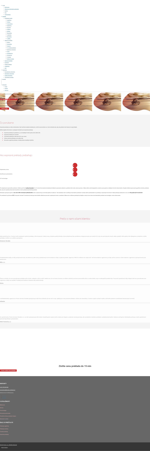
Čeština (8, 22)
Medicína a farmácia (11, 49)
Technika (9, 57)
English (6, 88)
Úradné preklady (8, 64)
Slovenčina (9, 36)
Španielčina (9, 33)
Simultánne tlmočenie (9, 73)
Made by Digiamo (4, 447)
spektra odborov (35, 105)
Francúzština (9, 23)
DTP (5, 68)
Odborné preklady (8, 40)
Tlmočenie (4, 70)
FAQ (5, 12)
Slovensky (4, 84)
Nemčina (9, 27)
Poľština (8, 29)
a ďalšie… (9, 38)
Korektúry (7, 62)
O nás (3, 5)
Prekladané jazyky (8, 18)
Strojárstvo (9, 55)
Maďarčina (9, 25)
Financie (9, 46)
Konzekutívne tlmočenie (10, 71)
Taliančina (9, 35)
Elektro (8, 42)
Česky (6, 86)
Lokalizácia (7, 66)
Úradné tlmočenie (8, 75)
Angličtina (9, 20)
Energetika (9, 44)
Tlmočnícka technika (9, 77)
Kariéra (6, 10)
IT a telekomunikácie (11, 47)
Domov (1, 94)
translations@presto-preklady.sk (7, 390)
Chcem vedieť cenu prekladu (8, 370)
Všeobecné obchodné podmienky (12, 9)
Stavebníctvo (10, 53)
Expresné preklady (8, 60)
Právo (8, 51)
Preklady (4, 16)
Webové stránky (10, 59)
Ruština (8, 31)
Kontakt (4, 79)
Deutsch (6, 90)
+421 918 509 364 (4, 387)
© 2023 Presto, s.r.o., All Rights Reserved (8, 444)
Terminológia (7, 14)
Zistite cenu (4, 108)
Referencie (7, 7)
